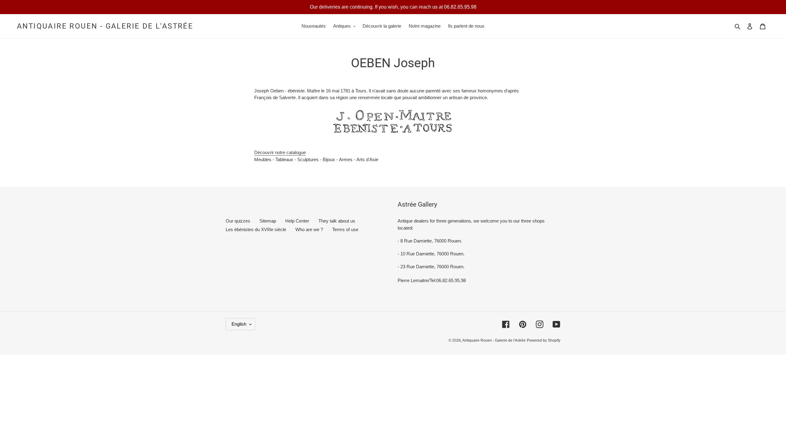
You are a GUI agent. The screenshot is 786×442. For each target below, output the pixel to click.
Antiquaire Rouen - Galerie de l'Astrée (105, 26)
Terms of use (345, 229)
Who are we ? (309, 229)
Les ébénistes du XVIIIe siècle (256, 229)
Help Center (297, 220)
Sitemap (267, 220)
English (239, 324)
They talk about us (336, 220)
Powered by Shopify (543, 340)
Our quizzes (238, 220)
